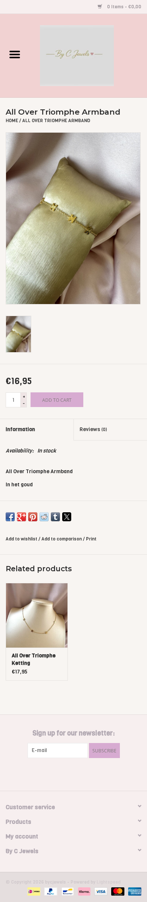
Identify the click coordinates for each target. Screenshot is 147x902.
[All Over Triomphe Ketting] (37, 615)
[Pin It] (32, 516)
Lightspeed (108, 882)
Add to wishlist (22, 539)
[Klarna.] (83, 891)
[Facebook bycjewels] (67, 773)
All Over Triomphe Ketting (33, 659)
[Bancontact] (66, 891)
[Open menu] (14, 54)
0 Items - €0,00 (123, 7)
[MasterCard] (117, 891)
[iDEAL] (33, 891)
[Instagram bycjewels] (80, 773)
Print (91, 539)
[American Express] (133, 891)
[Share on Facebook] (10, 516)
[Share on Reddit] (44, 516)
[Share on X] (66, 516)
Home (12, 121)
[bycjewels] (88, 55)
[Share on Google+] (21, 516)
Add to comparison (62, 539)
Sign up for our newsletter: (73, 733)
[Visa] (100, 891)
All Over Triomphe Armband (56, 121)
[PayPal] (49, 891)
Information (20, 429)
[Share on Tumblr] (55, 516)
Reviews (93, 429)
